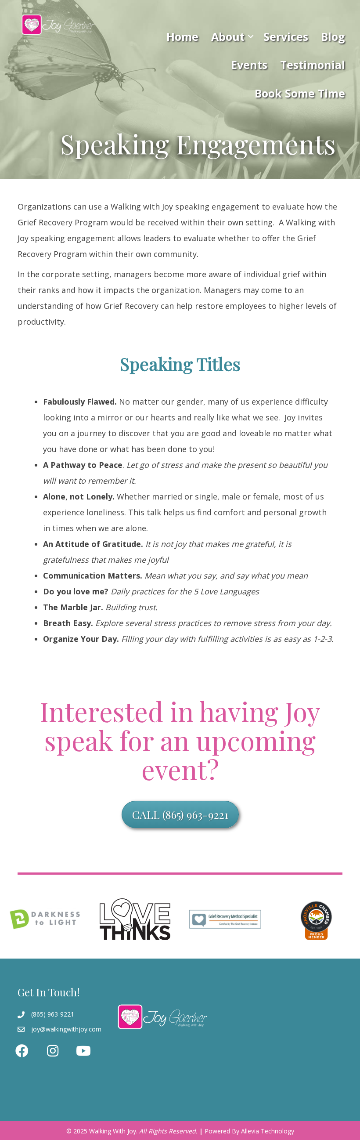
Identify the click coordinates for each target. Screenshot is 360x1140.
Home (182, 36)
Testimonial (312, 64)
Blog (333, 36)
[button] (251, 36)
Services (285, 36)
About (228, 36)
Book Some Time (300, 93)
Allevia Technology (267, 1131)
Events (249, 64)
